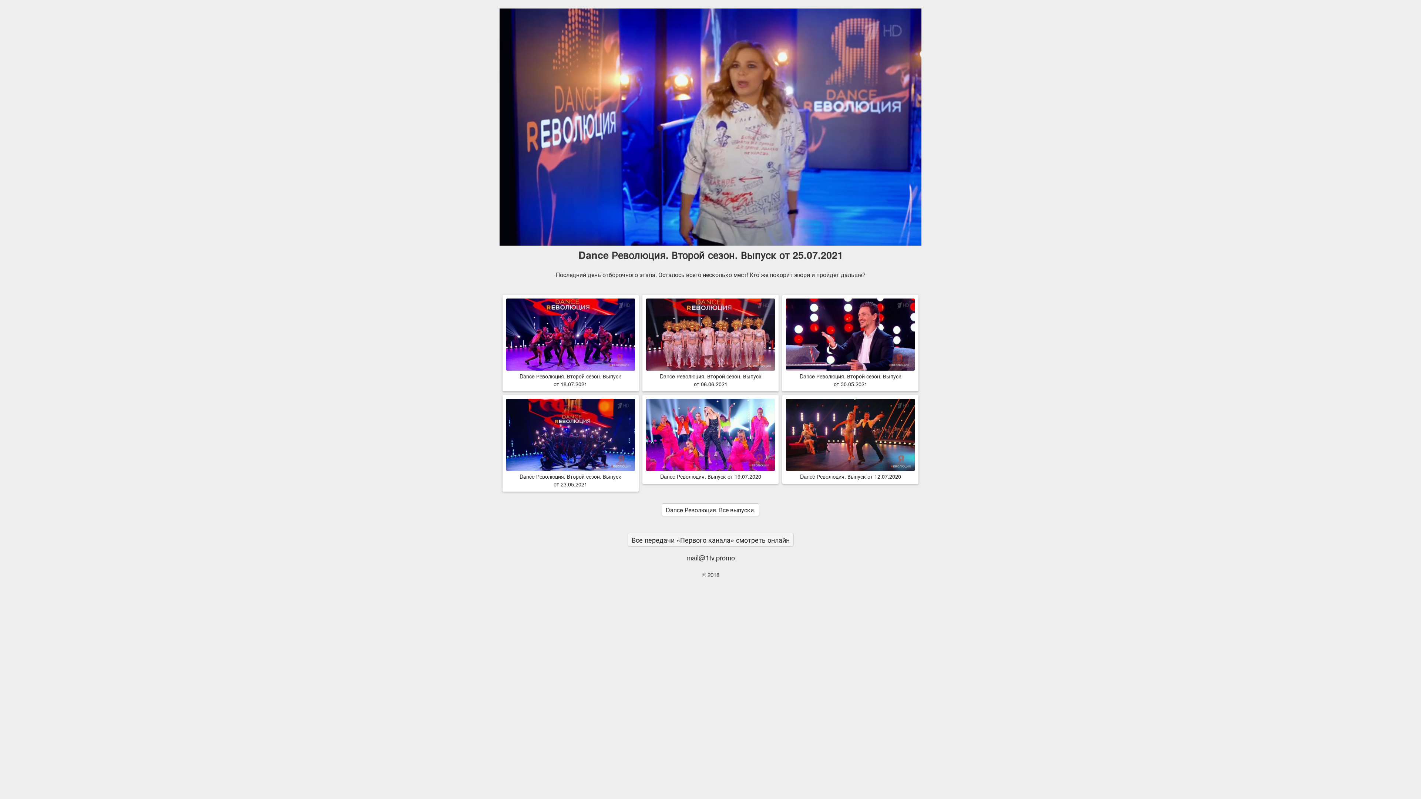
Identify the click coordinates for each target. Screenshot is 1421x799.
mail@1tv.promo (710, 557)
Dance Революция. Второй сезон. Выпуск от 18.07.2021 (570, 380)
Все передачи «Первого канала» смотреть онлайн (711, 540)
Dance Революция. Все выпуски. (710, 510)
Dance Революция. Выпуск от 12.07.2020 (850, 476)
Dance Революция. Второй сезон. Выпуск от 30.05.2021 (850, 380)
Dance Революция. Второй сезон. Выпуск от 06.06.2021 (711, 380)
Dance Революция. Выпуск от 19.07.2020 (710, 476)
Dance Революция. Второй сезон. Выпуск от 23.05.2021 (570, 480)
